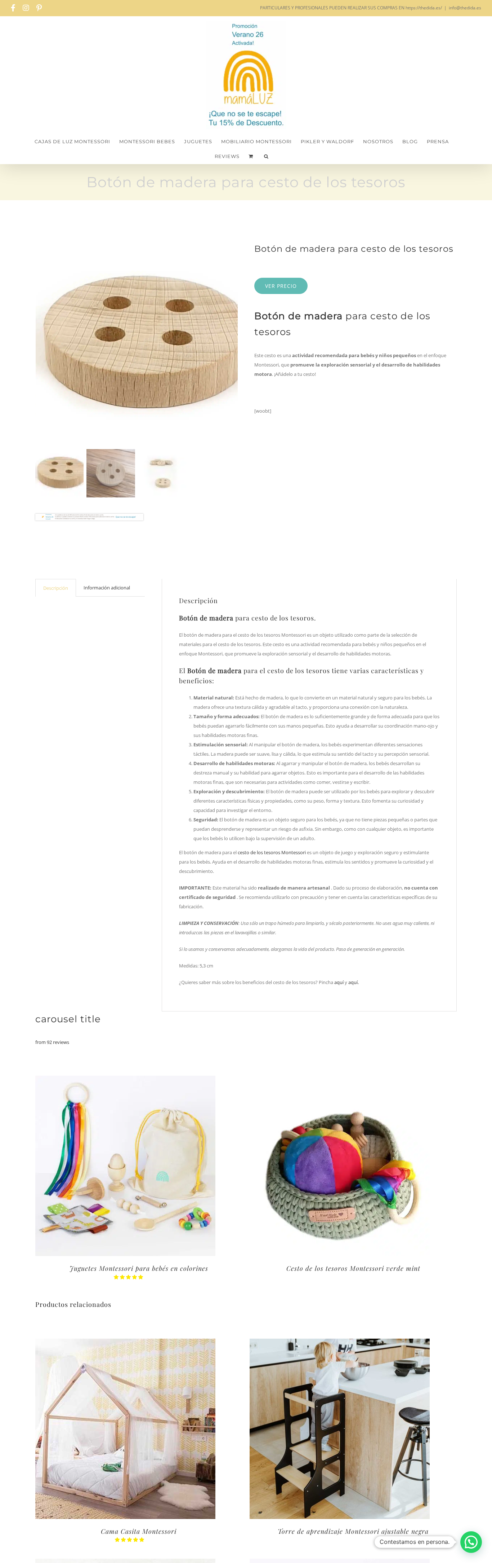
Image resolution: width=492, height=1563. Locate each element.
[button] (266, 156)
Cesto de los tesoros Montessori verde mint (353, 1268)
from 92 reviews (52, 1042)
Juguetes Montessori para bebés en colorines (139, 1268)
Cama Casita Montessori (138, 1531)
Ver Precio (281, 285)
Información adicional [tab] (107, 587)
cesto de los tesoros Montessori (272, 852)
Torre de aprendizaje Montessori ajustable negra (353, 1531)
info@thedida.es (465, 8)
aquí (339, 982)
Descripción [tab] (55, 588)
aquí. (353, 982)
